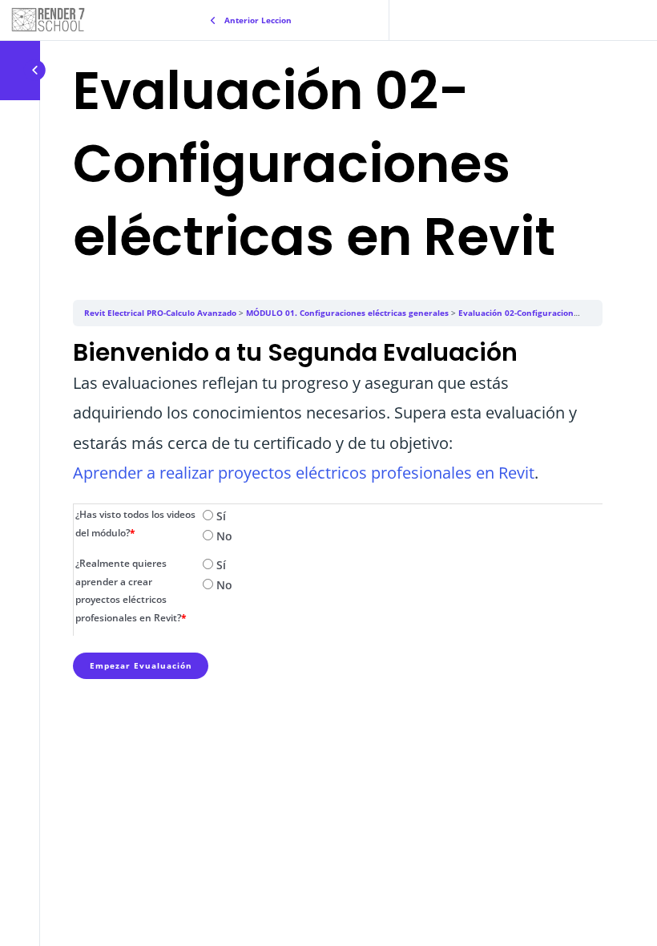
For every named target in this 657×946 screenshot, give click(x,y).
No (222, 536)
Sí (219, 516)
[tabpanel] (338, 412)
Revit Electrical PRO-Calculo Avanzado (160, 312)
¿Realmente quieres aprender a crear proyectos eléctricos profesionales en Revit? (131, 590)
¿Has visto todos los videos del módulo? (135, 523)
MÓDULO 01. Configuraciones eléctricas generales (347, 312)
